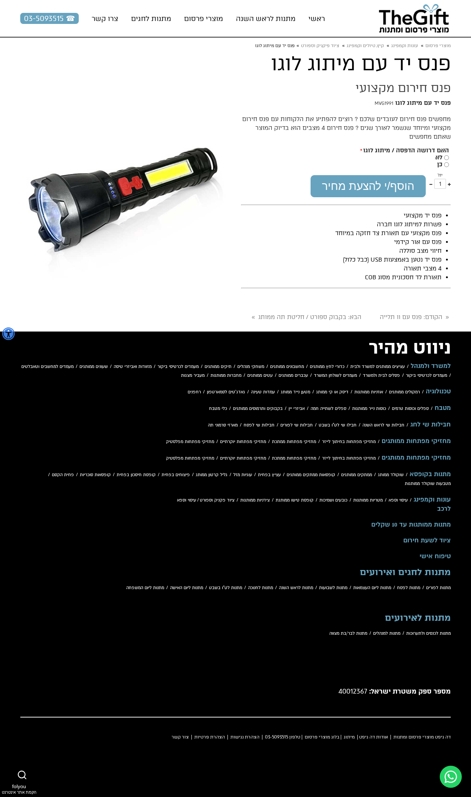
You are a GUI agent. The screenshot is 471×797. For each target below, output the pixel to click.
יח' (440, 175)
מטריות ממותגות (368, 500)
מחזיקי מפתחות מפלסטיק (190, 441)
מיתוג (349, 737)
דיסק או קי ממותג (332, 392)
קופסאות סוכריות (95, 475)
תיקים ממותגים (218, 366)
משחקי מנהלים (250, 366)
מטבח (443, 408)
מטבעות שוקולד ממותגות (428, 483)
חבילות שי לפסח (259, 425)
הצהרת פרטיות (209, 737)
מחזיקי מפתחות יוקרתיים (243, 441)
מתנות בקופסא (430, 474)
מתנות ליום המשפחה (145, 588)
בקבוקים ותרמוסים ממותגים (258, 408)
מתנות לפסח (408, 588)
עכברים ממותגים (293, 375)
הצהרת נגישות (244, 737)
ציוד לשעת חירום (427, 540)
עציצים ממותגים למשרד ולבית (377, 366)
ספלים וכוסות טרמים (410, 408)
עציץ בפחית (269, 475)
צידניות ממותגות (255, 500)
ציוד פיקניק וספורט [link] (320, 45)
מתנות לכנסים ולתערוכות (428, 633)
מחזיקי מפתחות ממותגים (416, 441)
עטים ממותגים (260, 375)
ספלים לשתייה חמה (328, 408)
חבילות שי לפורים (296, 425)
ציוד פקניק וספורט (217, 500)
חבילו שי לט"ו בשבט (338, 425)
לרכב (444, 509)
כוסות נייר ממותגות (369, 408)
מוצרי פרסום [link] (438, 45)
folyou (19, 788)
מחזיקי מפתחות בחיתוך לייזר (349, 441)
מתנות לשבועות (333, 588)
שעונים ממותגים (93, 366)
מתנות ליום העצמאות (372, 588)
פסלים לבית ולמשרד (381, 375)
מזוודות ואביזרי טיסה (133, 366)
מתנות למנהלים (386, 633)
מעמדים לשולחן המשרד (335, 375)
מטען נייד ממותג (295, 392)
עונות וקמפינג (432, 499)
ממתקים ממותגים (356, 475)
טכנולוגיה (438, 391)
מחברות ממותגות (225, 375)
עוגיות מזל (242, 475)
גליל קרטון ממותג (211, 475)
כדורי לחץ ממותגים (327, 366)
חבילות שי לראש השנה (383, 425)
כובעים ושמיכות (333, 500)
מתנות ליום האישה (186, 588)
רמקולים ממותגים (404, 392)
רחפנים (194, 392)
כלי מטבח (218, 408)
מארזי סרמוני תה (223, 425)
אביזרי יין (296, 408)
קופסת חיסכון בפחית (136, 475)
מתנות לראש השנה (296, 588)
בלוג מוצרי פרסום (322, 737)
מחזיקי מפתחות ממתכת (294, 441)
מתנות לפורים (438, 588)
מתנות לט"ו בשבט (225, 588)
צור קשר (180, 737)
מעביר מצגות (193, 375)
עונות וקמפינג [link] (404, 45)
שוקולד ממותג (391, 475)
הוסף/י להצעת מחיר (368, 186)
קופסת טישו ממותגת (295, 500)
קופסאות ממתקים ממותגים (311, 475)
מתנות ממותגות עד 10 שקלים (411, 524)
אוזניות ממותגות (368, 392)
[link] (414, 18)
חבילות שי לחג (430, 424)
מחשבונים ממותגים (287, 366)
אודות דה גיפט (373, 737)
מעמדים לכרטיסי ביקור (178, 366)
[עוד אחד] (449, 183)
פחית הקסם (63, 475)
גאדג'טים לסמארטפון (226, 392)
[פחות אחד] (430, 183)
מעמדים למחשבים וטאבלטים (47, 366)
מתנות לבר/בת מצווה (348, 633)
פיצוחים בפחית (176, 475)
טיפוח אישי (435, 556)
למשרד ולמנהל (431, 366)
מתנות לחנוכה (260, 588)
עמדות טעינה (263, 392)
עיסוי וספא (398, 500)
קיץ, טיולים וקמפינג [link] (365, 45)
